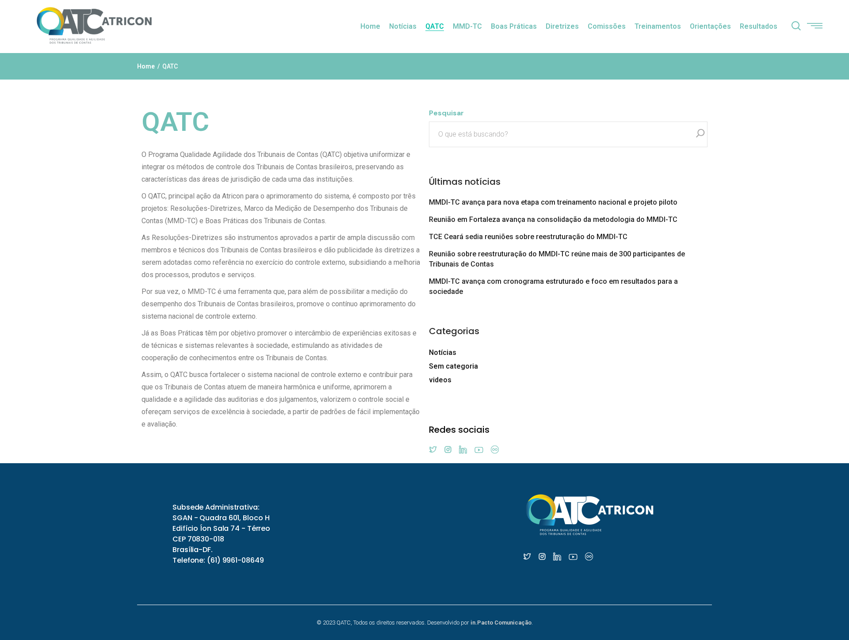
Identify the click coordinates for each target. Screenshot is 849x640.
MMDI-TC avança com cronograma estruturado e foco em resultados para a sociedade (553, 286)
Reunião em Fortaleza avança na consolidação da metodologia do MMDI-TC (553, 219)
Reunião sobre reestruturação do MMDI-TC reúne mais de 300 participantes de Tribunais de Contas (557, 259)
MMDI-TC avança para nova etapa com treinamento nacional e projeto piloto (553, 202)
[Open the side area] (814, 26)
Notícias (442, 352)
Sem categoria (453, 366)
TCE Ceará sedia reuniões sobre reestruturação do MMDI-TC (528, 236)
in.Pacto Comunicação (501, 622)
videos (440, 380)
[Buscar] (700, 134)
